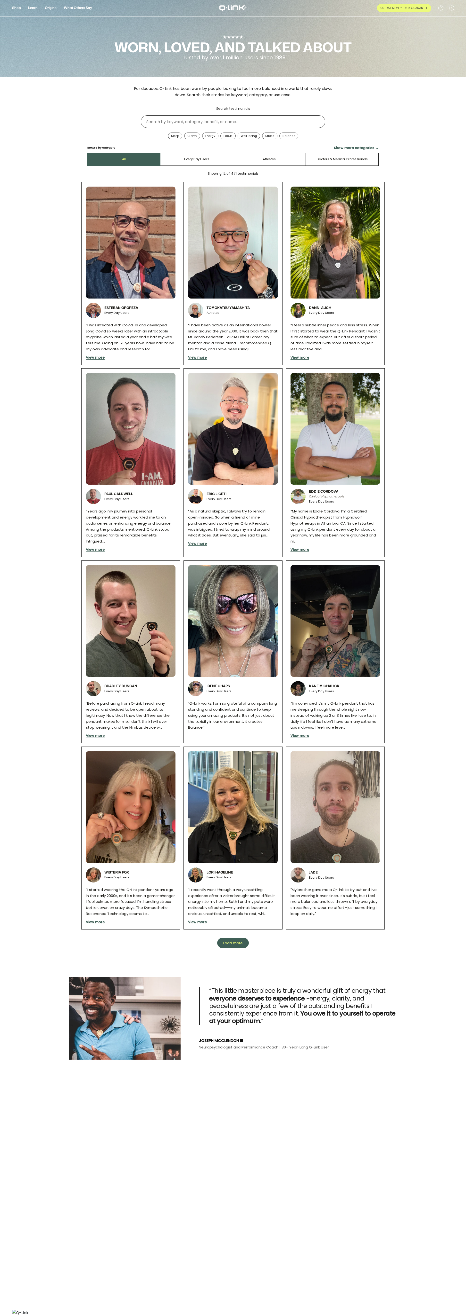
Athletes (269, 159)
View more (95, 357)
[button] (16, 8)
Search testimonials (233, 108)
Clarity (192, 136)
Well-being (249, 136)
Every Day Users (196, 159)
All (124, 159)
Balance (289, 136)
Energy (210, 136)
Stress (269, 136)
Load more (233, 942)
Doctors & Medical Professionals (342, 159)
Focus (228, 136)
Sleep (175, 136)
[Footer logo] (22, 1312)
